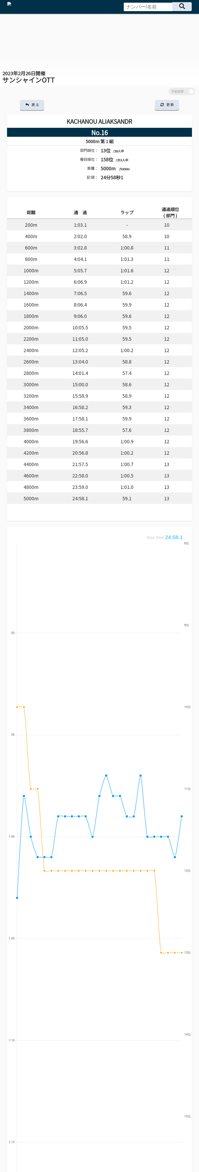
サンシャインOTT (28, 77)
